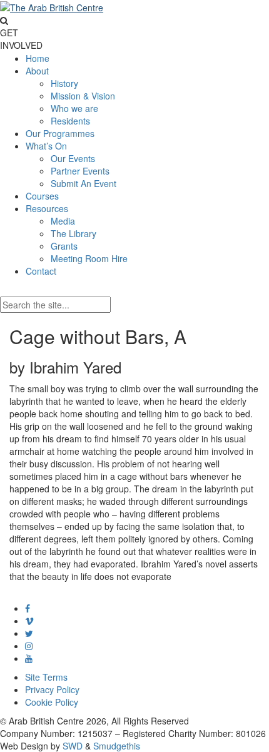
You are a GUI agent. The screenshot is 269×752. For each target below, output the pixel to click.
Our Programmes (60, 133)
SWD (73, 745)
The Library (73, 233)
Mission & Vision (83, 95)
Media (63, 221)
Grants (64, 246)
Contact (41, 271)
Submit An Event (83, 183)
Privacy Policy (52, 689)
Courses (42, 196)
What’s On (46, 146)
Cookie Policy (51, 702)
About (37, 70)
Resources (47, 208)
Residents (70, 120)
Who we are (74, 108)
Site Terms (46, 677)
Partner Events (80, 171)
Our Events (73, 158)
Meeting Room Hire (89, 258)
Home (37, 58)
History (64, 83)
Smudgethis (116, 745)
